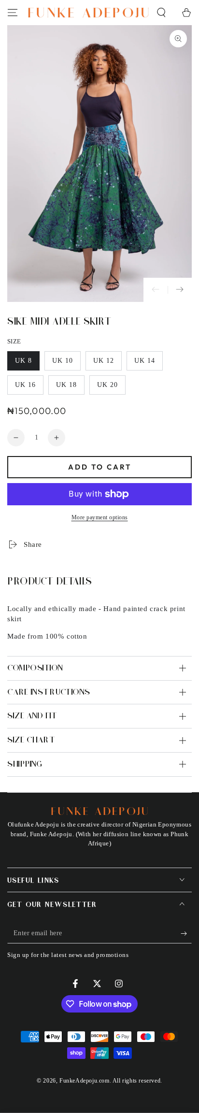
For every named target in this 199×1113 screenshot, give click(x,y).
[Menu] (12, 12)
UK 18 (70, 388)
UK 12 (107, 364)
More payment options (99, 517)
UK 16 (28, 388)
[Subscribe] (186, 933)
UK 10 (66, 364)
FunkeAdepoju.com (84, 1080)
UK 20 (111, 388)
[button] (161, 12)
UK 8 (27, 364)
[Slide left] (155, 290)
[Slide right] (180, 290)
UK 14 (148, 364)
